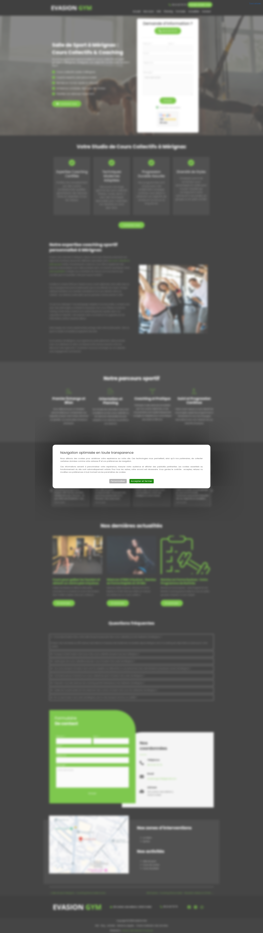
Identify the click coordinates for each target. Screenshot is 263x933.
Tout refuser (255, 3)
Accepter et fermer (141, 481)
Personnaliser (118, 481)
